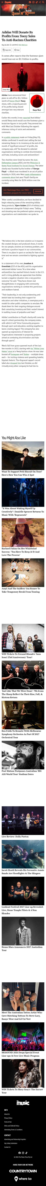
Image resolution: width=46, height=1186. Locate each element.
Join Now (38, 191)
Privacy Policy (8, 1118)
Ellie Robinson (23, 45)
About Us (7, 1114)
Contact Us (7, 1147)
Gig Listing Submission (10, 1143)
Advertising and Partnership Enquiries (15, 1139)
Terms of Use (8, 1122)
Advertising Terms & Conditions (13, 1129)
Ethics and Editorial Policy (11, 1126)
